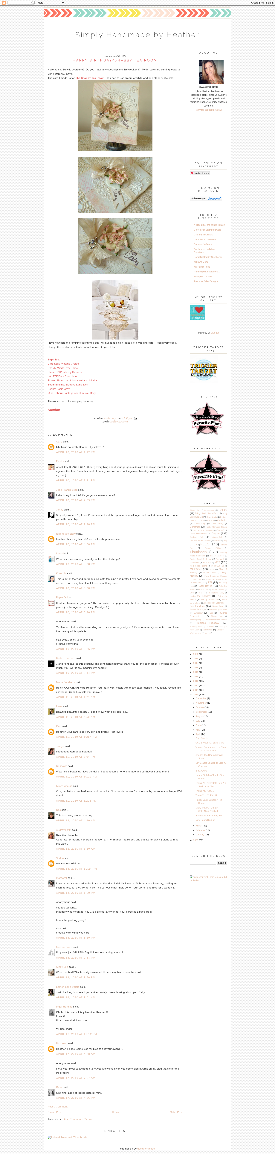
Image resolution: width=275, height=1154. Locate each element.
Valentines (207, 630)
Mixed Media (209, 572)
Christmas (195, 527)
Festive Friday (213, 548)
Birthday (223, 510)
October (200, 707)
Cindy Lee (62, 966)
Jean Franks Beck (66, 489)
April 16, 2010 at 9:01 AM (75, 997)
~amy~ (60, 746)
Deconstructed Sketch (200, 540)
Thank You (216, 616)
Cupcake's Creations (205, 239)
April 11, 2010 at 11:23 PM (76, 800)
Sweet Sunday (197, 609)
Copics (216, 533)
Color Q (220, 530)
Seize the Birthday (200, 596)
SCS (192, 593)
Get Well (220, 559)
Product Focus (218, 589)
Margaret (61, 877)
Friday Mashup (217, 556)
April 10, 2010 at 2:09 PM (75, 500)
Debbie (60, 461)
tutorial (207, 633)
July (198, 721)
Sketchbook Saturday (214, 603)
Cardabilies (222, 520)
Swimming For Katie (218, 610)
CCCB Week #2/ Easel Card (209, 742)
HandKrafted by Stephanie (208, 257)
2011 (196, 690)
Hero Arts (207, 562)
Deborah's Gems (203, 244)
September (202, 712)
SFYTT (201, 593)
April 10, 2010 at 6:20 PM (75, 612)
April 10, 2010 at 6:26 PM (75, 648)
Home (115, 1112)
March (199, 825)
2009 (196, 840)
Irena (59, 706)
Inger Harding (64, 1006)
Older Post (176, 1112)
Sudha (60, 858)
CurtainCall (217, 537)
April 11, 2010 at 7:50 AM (75, 716)
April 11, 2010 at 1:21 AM (75, 696)
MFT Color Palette (198, 566)
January (200, 834)
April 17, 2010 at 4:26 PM (75, 1097)
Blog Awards (201, 738)
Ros (58, 809)
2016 (196, 667)
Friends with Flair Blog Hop (209, 815)
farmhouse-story (66, 533)
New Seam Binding (205, 820)
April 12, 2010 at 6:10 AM (75, 848)
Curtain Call (196, 537)
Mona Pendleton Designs (215, 576)
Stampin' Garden (203, 276)
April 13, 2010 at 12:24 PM (76, 868)
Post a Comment (58, 1106)
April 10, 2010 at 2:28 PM (75, 524)
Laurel (60, 553)
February (201, 830)
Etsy (225, 540)
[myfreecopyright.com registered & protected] (208, 880)
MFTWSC (195, 568)
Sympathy (198, 613)
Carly (59, 441)
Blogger (215, 332)
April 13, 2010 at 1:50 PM (75, 892)
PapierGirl (62, 597)
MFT (217, 562)
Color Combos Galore (217, 527)
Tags (210, 613)
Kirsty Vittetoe (64, 785)
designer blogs (146, 1148)
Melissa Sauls (64, 946)
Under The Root (65, 658)
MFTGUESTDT (217, 566)
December (201, 698)
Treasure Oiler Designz (206, 281)
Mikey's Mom (201, 262)
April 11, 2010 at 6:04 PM (75, 756)
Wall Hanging (195, 633)
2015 (196, 672)
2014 (196, 676)
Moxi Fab (197, 579)
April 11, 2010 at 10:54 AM (76, 736)
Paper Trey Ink (205, 586)
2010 (196, 694)
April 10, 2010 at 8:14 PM (75, 672)
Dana (59, 1087)
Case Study (217, 524)
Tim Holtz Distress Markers (216, 620)
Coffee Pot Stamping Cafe (207, 230)
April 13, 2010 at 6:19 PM (75, 937)
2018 (196, 658)
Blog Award (201, 770)
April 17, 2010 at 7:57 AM (75, 1077)
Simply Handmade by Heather (137, 34)
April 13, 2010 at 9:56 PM (75, 977)
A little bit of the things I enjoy (209, 225)
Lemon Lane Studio (67, 986)
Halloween (194, 562)
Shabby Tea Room (119, 421)
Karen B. (61, 573)
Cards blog (200, 524)
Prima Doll (203, 589)
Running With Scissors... (207, 271)
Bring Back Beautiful (205, 513)
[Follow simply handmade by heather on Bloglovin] (206, 200)
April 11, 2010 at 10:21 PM (76, 776)
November (201, 703)
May (198, 730)
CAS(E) (210, 520)
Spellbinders (197, 605)
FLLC (204, 544)
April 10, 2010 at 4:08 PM (75, 544)
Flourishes (198, 552)
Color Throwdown (198, 534)
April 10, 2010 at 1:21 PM (75, 480)
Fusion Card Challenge (200, 559)
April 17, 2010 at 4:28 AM (75, 1053)
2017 (196, 663)
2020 (196, 654)
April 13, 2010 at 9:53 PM (75, 957)
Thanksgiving (195, 620)
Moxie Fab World (213, 579)
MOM (212, 569)
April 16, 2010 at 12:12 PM (76, 1034)
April (198, 734)
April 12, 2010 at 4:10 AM (75, 820)
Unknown (61, 765)
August (200, 716)
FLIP (195, 545)
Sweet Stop (217, 606)
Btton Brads (212, 517)
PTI (210, 582)
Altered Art (194, 510)
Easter (217, 540)
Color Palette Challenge (203, 530)
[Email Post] (135, 418)
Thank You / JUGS (204, 791)
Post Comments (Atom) (78, 1119)
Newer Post (54, 1112)
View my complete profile (208, 110)
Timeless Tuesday (207, 622)
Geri (58, 726)
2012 (196, 685)
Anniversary (209, 510)
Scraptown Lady (216, 593)
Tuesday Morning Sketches (202, 626)
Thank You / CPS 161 (206, 795)
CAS (202, 520)
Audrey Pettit (63, 829)
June (198, 725)
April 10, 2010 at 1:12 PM (75, 452)
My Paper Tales (202, 267)
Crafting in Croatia (203, 234)
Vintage (220, 630)
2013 (196, 681)
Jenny (59, 509)
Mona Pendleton (66, 682)
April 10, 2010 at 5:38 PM (75, 564)
